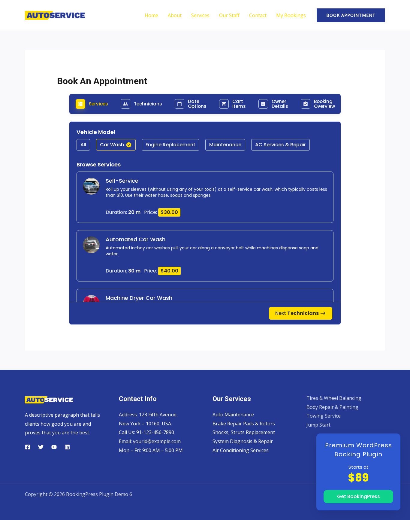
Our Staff (229, 15)
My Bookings (291, 15)
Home (151, 15)
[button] (351, 15)
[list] (205, 289)
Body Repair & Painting (332, 407)
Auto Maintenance (233, 414)
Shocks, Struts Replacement (244, 432)
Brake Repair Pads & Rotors (244, 423)
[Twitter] (41, 447)
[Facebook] (27, 447)
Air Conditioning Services (241, 450)
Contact (258, 15)
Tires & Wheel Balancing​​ (333, 398)
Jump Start (318, 424)
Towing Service (323, 415)
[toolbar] (205, 148)
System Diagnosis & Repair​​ (243, 441)
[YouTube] (54, 447)
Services (200, 15)
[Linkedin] (67, 447)
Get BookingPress (358, 496)
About (175, 15)
